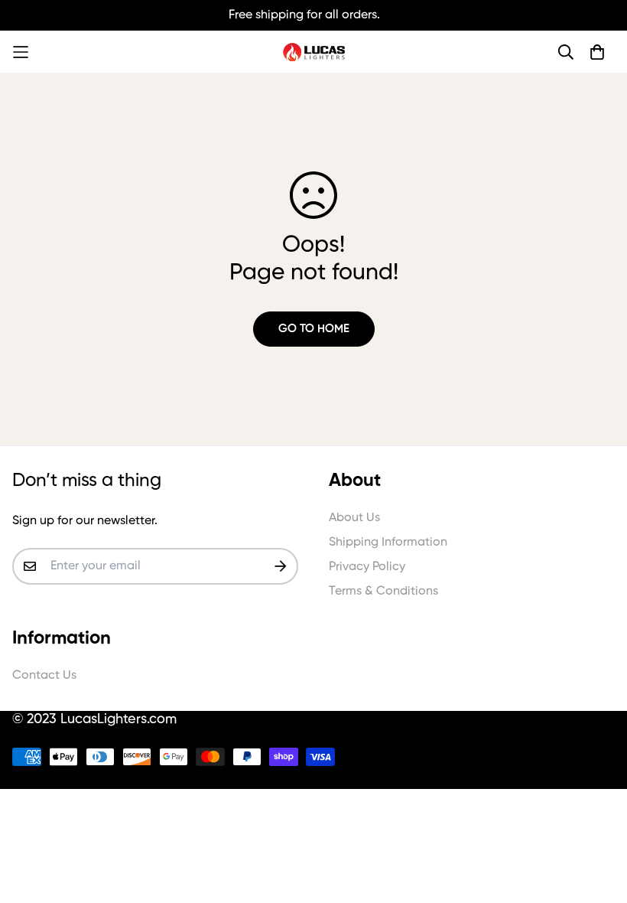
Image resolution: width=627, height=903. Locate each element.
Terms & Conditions (383, 591)
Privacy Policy (367, 567)
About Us (354, 518)
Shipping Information (388, 542)
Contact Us (44, 676)
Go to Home (313, 328)
